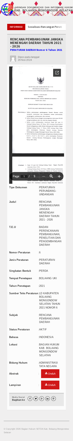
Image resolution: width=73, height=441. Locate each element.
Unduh (51, 373)
